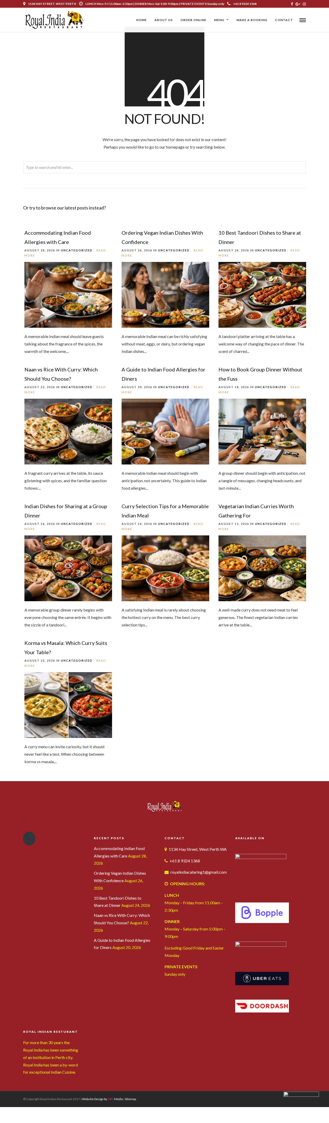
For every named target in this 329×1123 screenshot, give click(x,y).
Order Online (193, 20)
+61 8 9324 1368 (245, 4)
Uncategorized (77, 250)
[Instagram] (304, 4)
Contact (284, 20)
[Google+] (298, 4)
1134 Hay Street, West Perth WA (198, 849)
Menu (219, 20)
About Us (163, 20)
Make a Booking (251, 20)
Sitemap (130, 1099)
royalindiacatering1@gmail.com (198, 872)
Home (141, 20)
